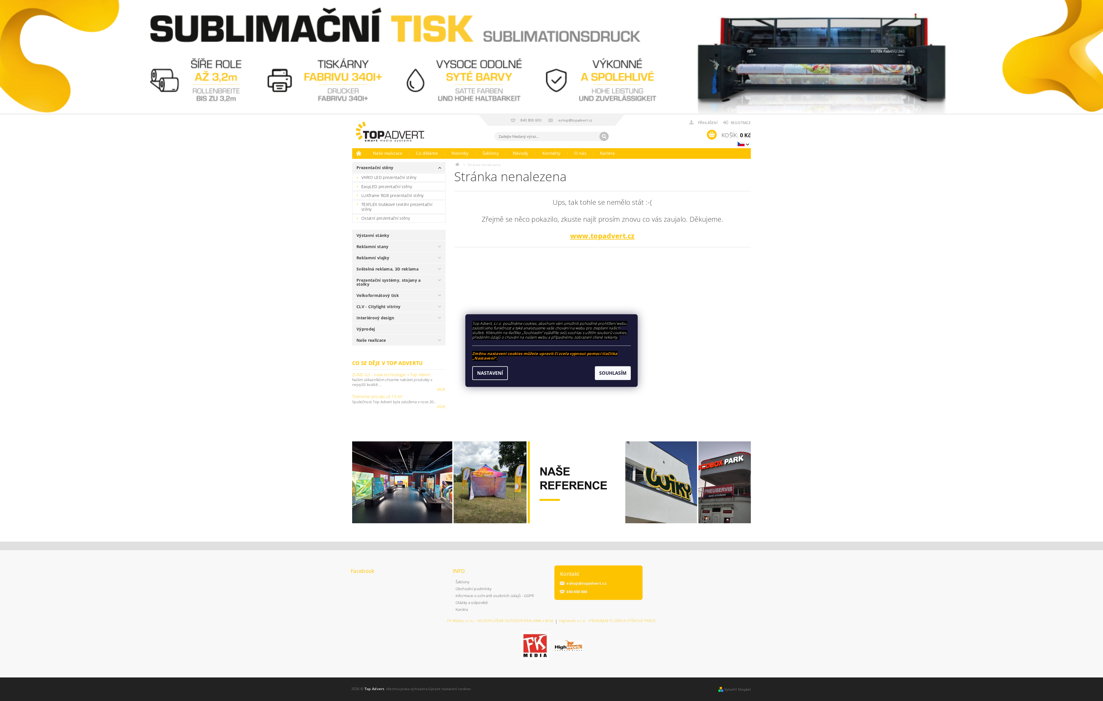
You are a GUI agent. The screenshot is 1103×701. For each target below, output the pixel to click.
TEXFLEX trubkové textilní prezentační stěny (396, 207)
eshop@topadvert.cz (586, 583)
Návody (521, 153)
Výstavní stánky (372, 235)
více (441, 389)
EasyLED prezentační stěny (386, 186)
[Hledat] (604, 136)
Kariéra (607, 153)
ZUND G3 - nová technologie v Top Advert (391, 374)
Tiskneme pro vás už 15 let (377, 396)
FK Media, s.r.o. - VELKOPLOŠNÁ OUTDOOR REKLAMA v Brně (500, 621)
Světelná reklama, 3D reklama (387, 269)
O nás (580, 153)
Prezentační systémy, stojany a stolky (388, 282)
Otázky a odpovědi (472, 602)
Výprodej (365, 329)
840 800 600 (576, 591)
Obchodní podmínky (473, 588)
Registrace (741, 122)
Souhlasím (612, 373)
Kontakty (551, 153)
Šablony (491, 153)
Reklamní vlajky (372, 257)
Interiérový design (375, 317)
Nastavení (490, 373)
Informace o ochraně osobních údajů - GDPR (495, 595)
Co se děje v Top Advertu (387, 363)
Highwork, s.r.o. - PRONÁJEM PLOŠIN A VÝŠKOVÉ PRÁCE (607, 621)
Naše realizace (387, 153)
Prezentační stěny (374, 167)
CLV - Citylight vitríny (378, 306)
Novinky (460, 153)
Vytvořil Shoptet (737, 689)
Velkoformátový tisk (377, 295)
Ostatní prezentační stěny (385, 218)
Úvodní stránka (359, 153)
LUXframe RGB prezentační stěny (392, 195)
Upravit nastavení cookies (449, 688)
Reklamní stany (372, 246)
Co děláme (427, 153)
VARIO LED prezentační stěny (388, 177)
